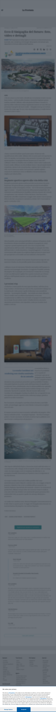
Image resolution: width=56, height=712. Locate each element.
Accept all (23, 709)
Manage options (8, 709)
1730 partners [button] (11, 692)
